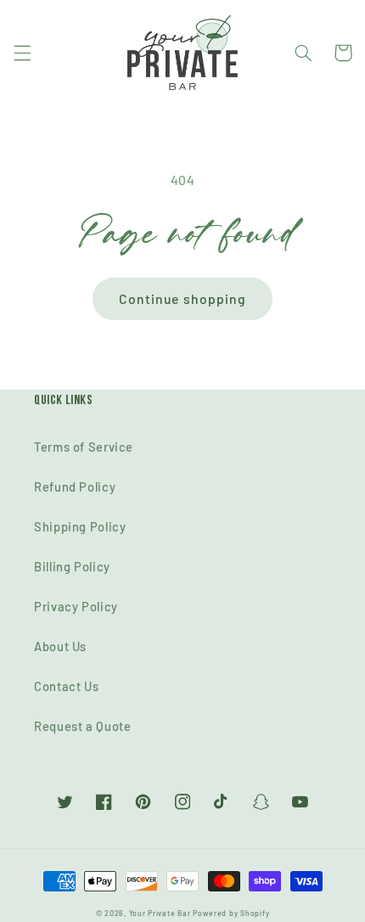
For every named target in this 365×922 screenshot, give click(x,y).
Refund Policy (74, 486)
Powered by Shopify (231, 913)
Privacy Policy (76, 606)
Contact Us (66, 686)
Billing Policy (72, 566)
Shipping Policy (80, 526)
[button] (22, 52)
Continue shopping (182, 298)
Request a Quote (82, 726)
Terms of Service (83, 446)
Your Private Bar (160, 913)
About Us (60, 646)
